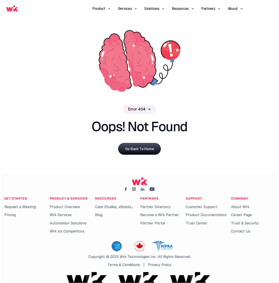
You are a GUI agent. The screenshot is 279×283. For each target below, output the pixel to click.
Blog (98, 215)
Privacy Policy (160, 265)
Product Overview (65, 207)
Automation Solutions (68, 223)
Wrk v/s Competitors (67, 231)
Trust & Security (245, 223)
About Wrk (240, 207)
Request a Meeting (20, 207)
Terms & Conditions (123, 265)
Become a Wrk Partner (159, 215)
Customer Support (202, 207)
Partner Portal (152, 223)
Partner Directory (155, 207)
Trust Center (197, 223)
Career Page (241, 215)
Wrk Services (61, 215)
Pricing (10, 215)
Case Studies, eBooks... (114, 207)
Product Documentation (206, 215)
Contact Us (240, 231)
